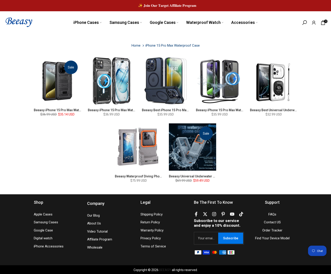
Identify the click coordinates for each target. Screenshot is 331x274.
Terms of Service (153, 246)
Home (136, 45)
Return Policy (150, 222)
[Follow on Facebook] (196, 215)
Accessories (243, 22)
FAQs (272, 214)
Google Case (43, 230)
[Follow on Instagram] (214, 215)
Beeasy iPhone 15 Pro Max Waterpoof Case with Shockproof (78, 110)
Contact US (272, 222)
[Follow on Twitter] (205, 215)
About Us (94, 223)
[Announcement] (165, 5)
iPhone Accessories (48, 246)
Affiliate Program (99, 239)
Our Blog (93, 215)
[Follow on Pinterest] (223, 215)
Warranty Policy (152, 230)
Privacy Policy (151, 238)
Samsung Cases (124, 22)
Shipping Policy (152, 214)
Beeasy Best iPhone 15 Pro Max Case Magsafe (176, 110)
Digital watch (43, 238)
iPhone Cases (86, 22)
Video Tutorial (97, 231)
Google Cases (163, 22)
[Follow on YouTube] (232, 215)
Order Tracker (272, 230)
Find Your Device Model (272, 238)
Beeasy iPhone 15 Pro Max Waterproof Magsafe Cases (128, 110)
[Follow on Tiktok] (241, 215)
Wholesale (94, 247)
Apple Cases (43, 214)
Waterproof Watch (203, 22)
